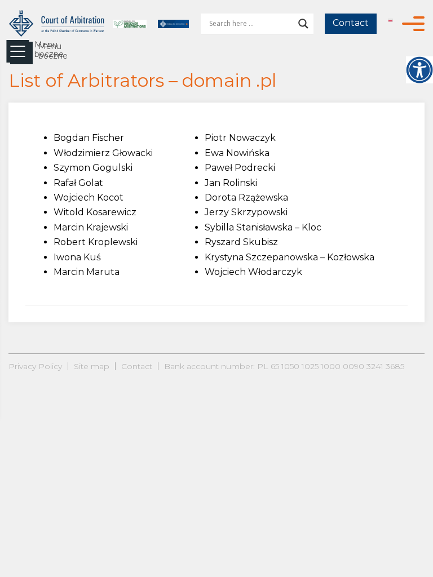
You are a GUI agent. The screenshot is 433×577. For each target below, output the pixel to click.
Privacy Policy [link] (35, 366)
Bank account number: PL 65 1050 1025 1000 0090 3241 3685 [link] (284, 366)
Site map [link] (91, 366)
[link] (419, 69)
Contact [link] (351, 22)
